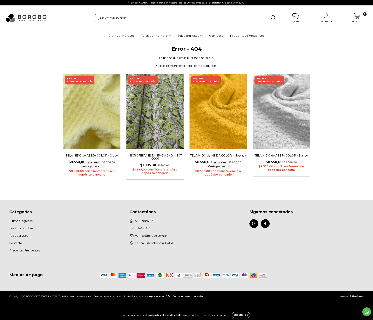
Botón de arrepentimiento (185, 296)
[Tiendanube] (351, 296)
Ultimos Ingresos (121, 35)
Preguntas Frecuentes (247, 35)
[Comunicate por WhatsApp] (366, 311)
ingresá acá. (156, 296)
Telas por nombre (155, 35)
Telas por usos (189, 35)
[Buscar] (273, 18)
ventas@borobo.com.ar (151, 235)
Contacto (216, 35)
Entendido (241, 315)
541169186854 (144, 221)
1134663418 (142, 228)
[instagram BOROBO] (6, 2)
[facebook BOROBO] (11, 2)
